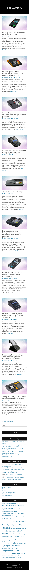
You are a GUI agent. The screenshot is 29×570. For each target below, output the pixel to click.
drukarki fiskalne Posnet (7, 511)
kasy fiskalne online (12, 531)
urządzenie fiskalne (10, 550)
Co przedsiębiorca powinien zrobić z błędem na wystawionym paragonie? (14, 115)
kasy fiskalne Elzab (14, 528)
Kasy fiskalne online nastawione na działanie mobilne (13, 33)
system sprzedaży (16, 543)
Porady (3, 490)
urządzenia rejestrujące (10, 548)
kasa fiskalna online (19, 521)
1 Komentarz (15, 36)
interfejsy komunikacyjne (19, 516)
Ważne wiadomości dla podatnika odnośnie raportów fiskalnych (14, 397)
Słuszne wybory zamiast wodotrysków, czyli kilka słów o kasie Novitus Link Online (13, 73)
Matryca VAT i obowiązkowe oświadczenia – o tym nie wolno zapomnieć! (13, 315)
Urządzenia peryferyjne (8, 493)
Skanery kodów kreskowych (9, 492)
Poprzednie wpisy (7, 421)
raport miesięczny (9, 542)
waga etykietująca (18, 556)
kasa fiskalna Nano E (20, 519)
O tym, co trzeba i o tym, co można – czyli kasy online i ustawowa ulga (12, 274)
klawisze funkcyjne (18, 534)
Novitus (11, 538)
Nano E (6, 538)
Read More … (5, 50)
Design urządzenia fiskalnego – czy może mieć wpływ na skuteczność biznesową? (13, 357)
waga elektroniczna (7, 556)
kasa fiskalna (8, 518)
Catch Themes (19, 567)
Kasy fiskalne (5, 489)
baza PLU (4, 503)
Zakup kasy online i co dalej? (12, 192)
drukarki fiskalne (18, 508)
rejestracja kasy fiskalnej (7, 543)
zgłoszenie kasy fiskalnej (16, 557)
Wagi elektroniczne (7, 495)
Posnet (17, 540)
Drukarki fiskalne (6, 487)
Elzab (11, 516)
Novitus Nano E (16, 538)
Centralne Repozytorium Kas (13, 503)
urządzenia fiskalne (12, 545)
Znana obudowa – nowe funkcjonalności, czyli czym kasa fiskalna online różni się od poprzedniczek (13, 234)
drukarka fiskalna (9, 505)
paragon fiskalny (11, 540)
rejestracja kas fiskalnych (19, 542)
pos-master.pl (14, 8)
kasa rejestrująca (9, 524)
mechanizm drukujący (13, 536)
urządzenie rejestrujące (17, 553)
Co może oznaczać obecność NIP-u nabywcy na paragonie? (14, 152)
